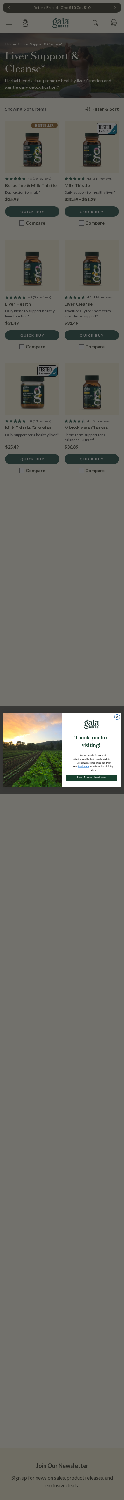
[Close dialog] (117, 717)
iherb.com (83, 766)
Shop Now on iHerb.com (91, 777)
